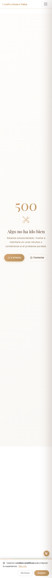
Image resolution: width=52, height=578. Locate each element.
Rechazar (25, 573)
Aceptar (42, 573)
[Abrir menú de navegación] (46, 4)
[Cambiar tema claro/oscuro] (46, 553)
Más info (23, 566)
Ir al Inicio (16, 257)
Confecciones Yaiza (14, 4)
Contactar (38, 257)
